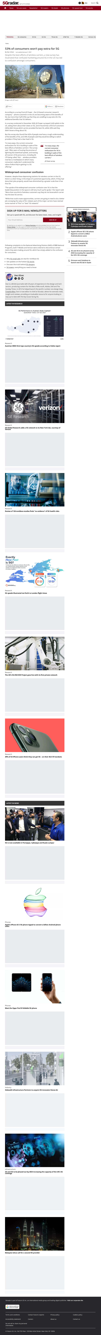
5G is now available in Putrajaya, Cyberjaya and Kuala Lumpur (83, 225)
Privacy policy (54, 1315)
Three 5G (54, 37)
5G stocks (89, 8)
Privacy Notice (11, 227)
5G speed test (77, 8)
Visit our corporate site (75, 1300)
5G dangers (30, 264)
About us (53, 1319)
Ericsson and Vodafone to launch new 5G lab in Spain (81, 261)
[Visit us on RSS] (83, 3)
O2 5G (44, 37)
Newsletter (33, 8)
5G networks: (22, 37)
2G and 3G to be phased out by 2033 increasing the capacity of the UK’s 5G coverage (82, 253)
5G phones (65, 8)
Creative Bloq (10, 292)
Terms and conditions (13, 1315)
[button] (94, 3)
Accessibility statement (13, 1319)
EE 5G (34, 37)
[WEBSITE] (19, 278)
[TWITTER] (16, 278)
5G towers (44, 8)
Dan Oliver (10, 52)
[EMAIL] (22, 278)
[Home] (5, 8)
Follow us (50, 106)
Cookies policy (77, 1315)
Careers (30, 1319)
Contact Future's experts (36, 1315)
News (11, 8)
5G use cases (21, 8)
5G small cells (15, 259)
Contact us (76, 1319)
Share (10, 106)
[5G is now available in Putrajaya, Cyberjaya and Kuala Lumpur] (81, 220)
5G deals (54, 8)
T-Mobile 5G (79, 37)
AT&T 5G (66, 37)
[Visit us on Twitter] (80, 3)
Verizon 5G (92, 37)
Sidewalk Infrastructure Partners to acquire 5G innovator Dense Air (79, 243)
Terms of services (30, 225)
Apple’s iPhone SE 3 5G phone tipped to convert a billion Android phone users (82, 234)
